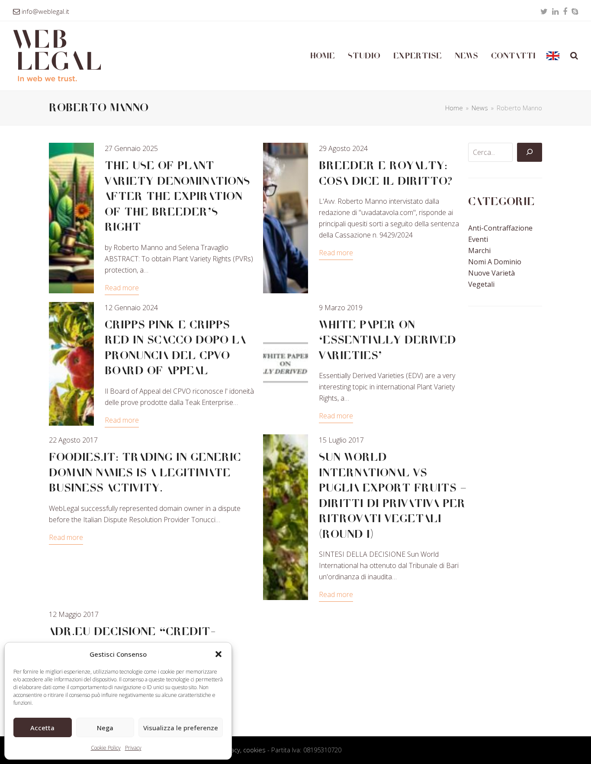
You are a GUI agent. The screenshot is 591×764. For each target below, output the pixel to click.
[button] (218, 654)
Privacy (133, 747)
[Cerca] (529, 152)
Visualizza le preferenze (180, 727)
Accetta (42, 727)
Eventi (478, 239)
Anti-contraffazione (500, 228)
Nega (105, 727)
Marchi (479, 250)
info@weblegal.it (45, 11)
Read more (122, 287)
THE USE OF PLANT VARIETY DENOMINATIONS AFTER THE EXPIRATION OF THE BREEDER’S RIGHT (177, 196)
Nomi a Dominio (494, 261)
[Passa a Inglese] (553, 56)
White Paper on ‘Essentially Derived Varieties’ (387, 340)
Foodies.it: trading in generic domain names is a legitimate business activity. (145, 473)
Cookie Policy (106, 747)
